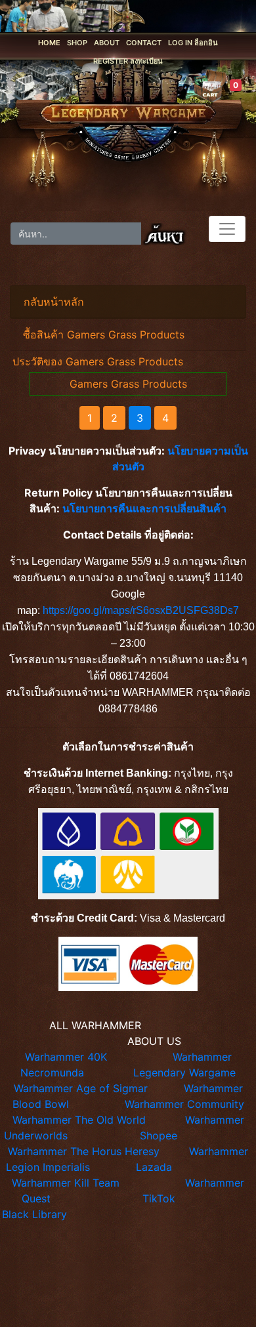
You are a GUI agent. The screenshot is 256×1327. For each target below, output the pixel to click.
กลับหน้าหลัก (54, 301)
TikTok (158, 1198)
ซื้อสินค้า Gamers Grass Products (103, 334)
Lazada (154, 1167)
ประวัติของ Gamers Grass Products (97, 361)
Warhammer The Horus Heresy (84, 1151)
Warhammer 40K (66, 1056)
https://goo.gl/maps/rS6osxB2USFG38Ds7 (141, 610)
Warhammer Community (184, 1104)
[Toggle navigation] (227, 229)
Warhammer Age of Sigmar (81, 1088)
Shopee (158, 1135)
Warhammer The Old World (79, 1119)
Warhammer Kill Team (65, 1182)
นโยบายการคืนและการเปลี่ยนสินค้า (144, 508)
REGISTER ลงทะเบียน (128, 61)
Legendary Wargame (184, 1072)
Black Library (34, 1214)
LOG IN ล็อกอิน (193, 42)
